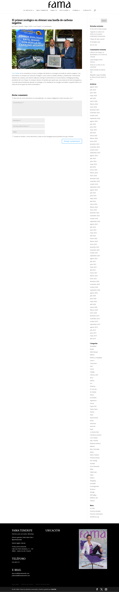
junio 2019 (93, 333)
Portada (92, 463)
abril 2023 (93, 201)
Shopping (93, 481)
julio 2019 (93, 330)
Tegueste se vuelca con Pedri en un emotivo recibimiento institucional (97, 34)
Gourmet (92, 426)
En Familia (93, 392)
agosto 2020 (94, 293)
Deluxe (92, 380)
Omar (91, 65)
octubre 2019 (94, 321)
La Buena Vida (94, 432)
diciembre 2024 (94, 144)
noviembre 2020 (95, 284)
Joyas (91, 429)
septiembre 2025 (95, 118)
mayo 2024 (93, 164)
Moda (92, 452)
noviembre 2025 (95, 112)
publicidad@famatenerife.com (21, 575)
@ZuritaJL (31, 534)
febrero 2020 (94, 310)
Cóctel (92, 369)
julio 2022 (93, 227)
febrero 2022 (94, 241)
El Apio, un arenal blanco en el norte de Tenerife (98, 55)
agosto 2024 (94, 155)
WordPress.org (94, 517)
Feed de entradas (95, 511)
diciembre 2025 (94, 110)
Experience (93, 400)
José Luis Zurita (22, 534)
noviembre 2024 (95, 147)
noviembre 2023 (95, 181)
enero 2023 (93, 210)
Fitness (92, 412)
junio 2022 (93, 230)
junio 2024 (93, 161)
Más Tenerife (42, 10)
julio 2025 (93, 124)
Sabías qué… (94, 472)
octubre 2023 (94, 184)
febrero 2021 (94, 276)
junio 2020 (93, 298)
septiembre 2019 (95, 324)
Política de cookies (27, 584)
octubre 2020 (94, 287)
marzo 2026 (93, 101)
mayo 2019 (93, 336)
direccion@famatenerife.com (20, 573)
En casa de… (94, 389)
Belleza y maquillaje (96, 358)
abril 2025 (93, 133)
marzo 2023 (93, 204)
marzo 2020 (93, 307)
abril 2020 (93, 304)
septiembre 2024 (95, 153)
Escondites (93, 398)
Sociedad (92, 483)
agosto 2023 (94, 190)
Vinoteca (92, 489)
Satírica (92, 478)
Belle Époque (94, 352)
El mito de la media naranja (98, 29)
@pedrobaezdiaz (17, 539)
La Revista (27, 10)
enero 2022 (93, 244)
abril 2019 (93, 338)
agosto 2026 (94, 87)
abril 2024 (93, 167)
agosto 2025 (94, 121)
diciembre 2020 (94, 281)
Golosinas (93, 423)
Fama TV (53, 10)
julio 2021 (93, 261)
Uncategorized (94, 486)
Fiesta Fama (93, 409)
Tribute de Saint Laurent (97, 39)
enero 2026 (93, 107)
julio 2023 (93, 193)
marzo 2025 (93, 135)
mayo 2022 (93, 233)
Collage (92, 372)
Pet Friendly (93, 461)
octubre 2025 (94, 115)
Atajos (92, 349)
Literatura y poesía (95, 435)
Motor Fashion (94, 455)
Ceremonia (93, 363)
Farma (92, 403)
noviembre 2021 (95, 250)
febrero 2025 (94, 138)
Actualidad (93, 346)
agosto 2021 (94, 258)
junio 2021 (93, 264)
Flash (91, 415)
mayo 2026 (93, 95)
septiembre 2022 (95, 221)
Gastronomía (94, 418)
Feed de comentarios (96, 514)
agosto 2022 (94, 224)
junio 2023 (93, 195)
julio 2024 (93, 158)
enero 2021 (93, 278)
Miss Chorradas (94, 449)
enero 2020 (93, 313)
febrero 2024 (94, 173)
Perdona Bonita (94, 458)
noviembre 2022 (95, 215)
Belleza (92, 355)
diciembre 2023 (94, 178)
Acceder (92, 508)
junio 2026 (93, 93)
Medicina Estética (95, 443)
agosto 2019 (94, 327)
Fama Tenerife (18, 26)
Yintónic (92, 501)
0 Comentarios (47, 26)
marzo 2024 (93, 170)
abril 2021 (93, 270)
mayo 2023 (93, 198)
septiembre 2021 (95, 256)
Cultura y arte (94, 375)
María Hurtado (94, 70)
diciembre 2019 (94, 316)
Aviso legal (15, 584)
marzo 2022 (93, 238)
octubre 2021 (94, 253)
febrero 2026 (94, 104)
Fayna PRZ (93, 406)
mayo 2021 (93, 267)
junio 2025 (93, 127)
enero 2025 (93, 141)
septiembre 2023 (95, 187)
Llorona (92, 62)
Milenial (92, 446)
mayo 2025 (93, 130)
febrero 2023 (94, 207)
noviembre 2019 (95, 318)
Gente (92, 420)
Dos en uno (93, 45)
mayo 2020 (93, 301)
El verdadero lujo (95, 42)
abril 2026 (93, 98)
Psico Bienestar (94, 466)
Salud (91, 475)
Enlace (92, 395)
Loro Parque (37, 26)
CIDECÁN (53, 589)
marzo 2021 (93, 273)
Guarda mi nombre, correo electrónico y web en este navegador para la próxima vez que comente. (44, 136)
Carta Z (92, 360)
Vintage (92, 492)
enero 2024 (93, 175)
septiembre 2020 (95, 290)
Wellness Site (94, 498)
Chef (91, 366)
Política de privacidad (43, 584)
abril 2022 (93, 236)
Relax (91, 469)
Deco (91, 378)
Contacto (87, 10)
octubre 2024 (94, 150)
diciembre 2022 (94, 213)
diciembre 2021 (94, 247)
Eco (91, 383)
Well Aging (93, 495)
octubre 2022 (94, 218)
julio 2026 (93, 90)
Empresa (92, 386)
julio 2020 (93, 296)
